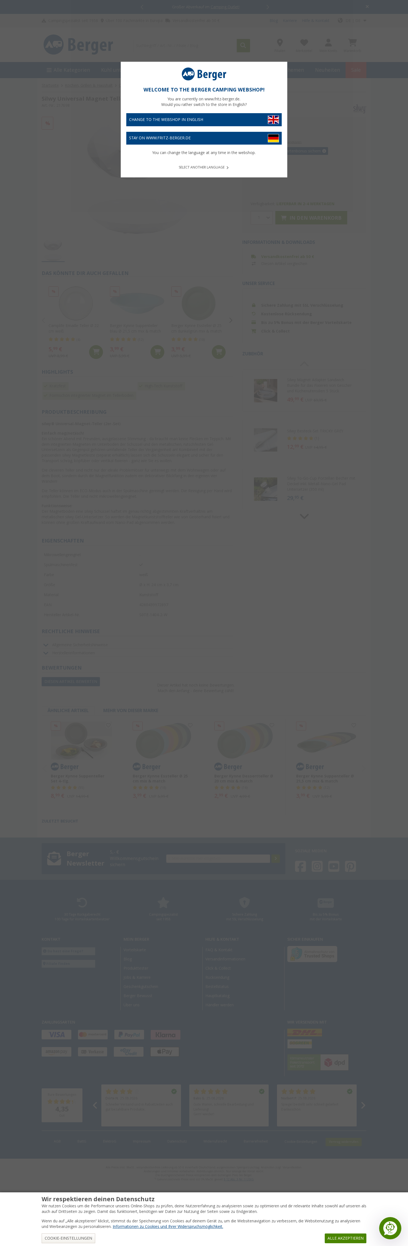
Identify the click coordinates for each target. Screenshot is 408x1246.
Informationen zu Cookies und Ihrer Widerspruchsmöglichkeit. (168, 1226)
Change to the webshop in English (166, 119)
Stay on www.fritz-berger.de (160, 138)
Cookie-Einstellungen (68, 1238)
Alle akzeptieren (346, 1238)
